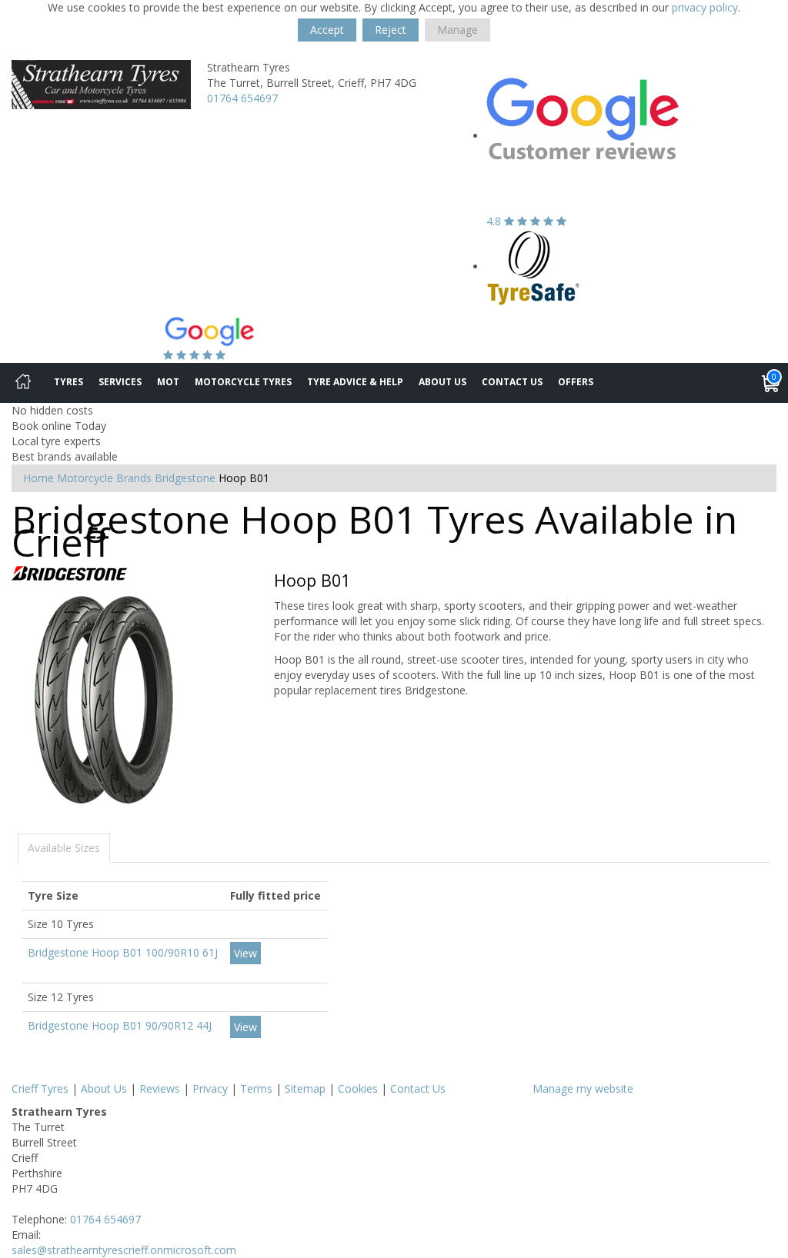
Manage (457, 29)
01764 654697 (242, 98)
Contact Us (512, 381)
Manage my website (583, 1088)
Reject (390, 29)
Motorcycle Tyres (243, 381)
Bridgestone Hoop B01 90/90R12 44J (120, 1025)
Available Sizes (64, 847)
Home (38, 478)
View (245, 953)
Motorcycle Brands (104, 478)
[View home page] (101, 83)
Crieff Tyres (40, 1088)
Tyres (68, 381)
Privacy (210, 1088)
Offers (575, 381)
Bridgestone (185, 478)
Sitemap (305, 1088)
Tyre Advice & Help (355, 381)
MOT (168, 381)
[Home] (23, 383)
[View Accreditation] (533, 266)
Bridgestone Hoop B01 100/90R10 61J (123, 952)
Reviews (159, 1088)
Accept (327, 29)
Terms (256, 1088)
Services (120, 381)
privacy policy (705, 7)
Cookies (358, 1088)
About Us (442, 381)
